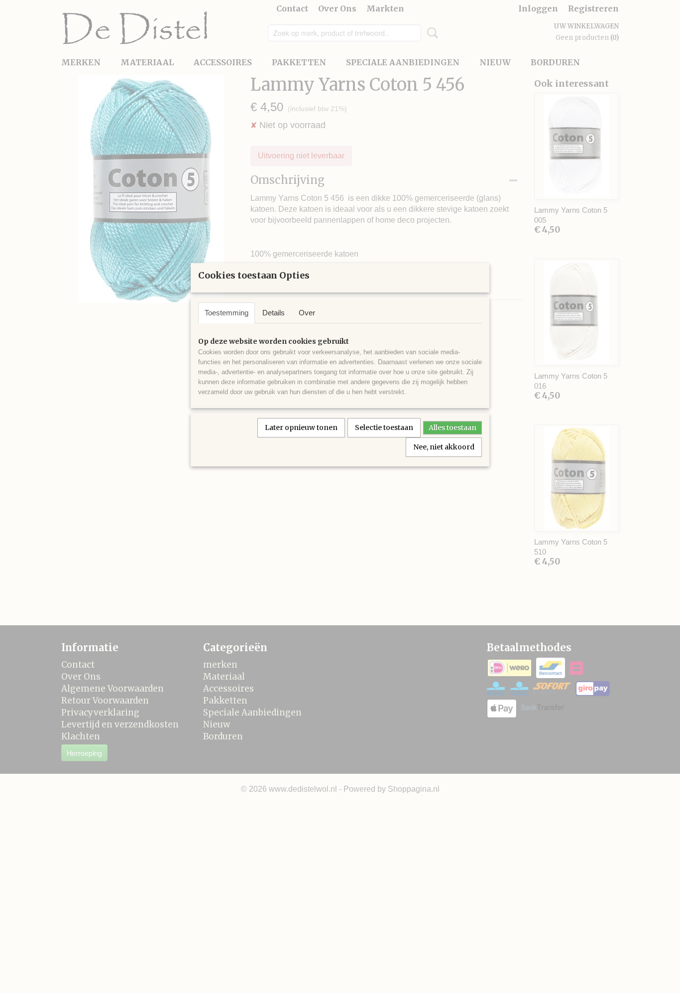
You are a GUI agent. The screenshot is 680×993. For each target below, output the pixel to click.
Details (273, 312)
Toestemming (226, 312)
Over (307, 312)
